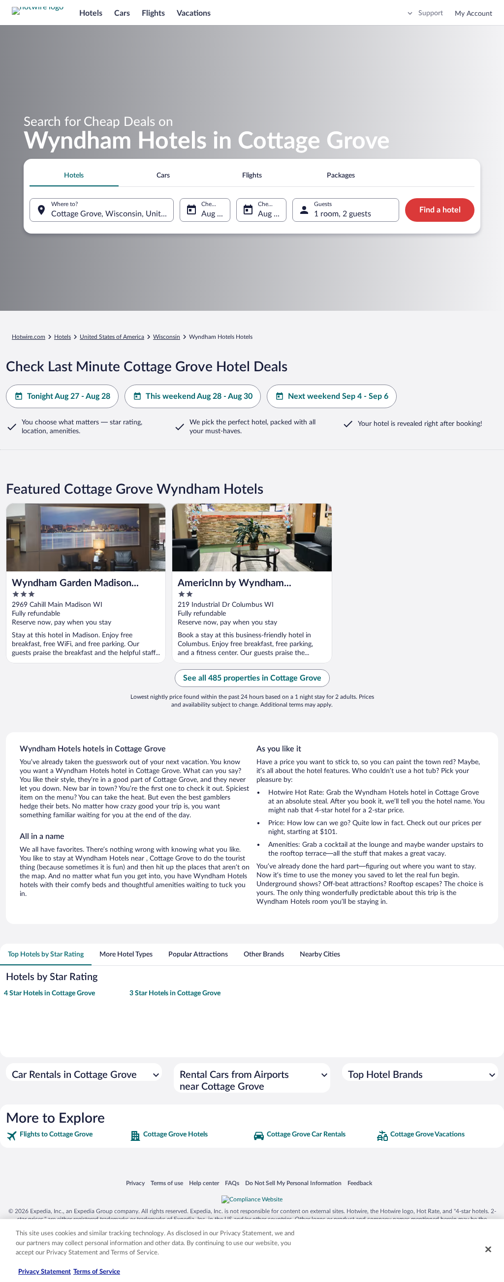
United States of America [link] (112, 337)
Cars (122, 13)
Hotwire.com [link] (28, 337)
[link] (66, 1136)
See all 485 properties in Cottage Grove (252, 678)
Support (430, 13)
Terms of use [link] (167, 1183)
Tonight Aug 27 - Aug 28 (68, 396)
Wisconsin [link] (166, 337)
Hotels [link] (62, 337)
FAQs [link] (232, 1183)
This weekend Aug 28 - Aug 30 (199, 396)
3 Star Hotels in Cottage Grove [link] (174, 993)
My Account (473, 13)
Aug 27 (213, 214)
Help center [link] (204, 1183)
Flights (153, 13)
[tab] (74, 175)
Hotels (90, 13)
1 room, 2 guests (342, 214)
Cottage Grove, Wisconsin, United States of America (112, 214)
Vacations (194, 13)
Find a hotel (440, 210)
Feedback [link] (359, 1183)
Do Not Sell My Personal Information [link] (293, 1183)
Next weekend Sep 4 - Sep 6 (338, 396)
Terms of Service (96, 1272)
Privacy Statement (44, 1272)
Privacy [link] (135, 1183)
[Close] (488, 1249)
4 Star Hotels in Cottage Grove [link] (49, 993)
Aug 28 (270, 214)
